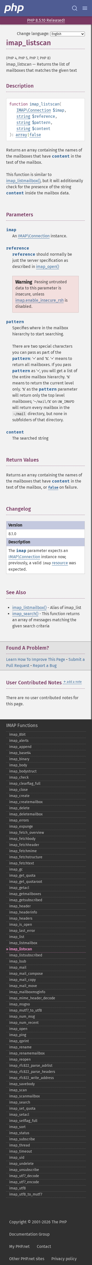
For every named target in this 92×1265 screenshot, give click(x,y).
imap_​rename (20, 1047)
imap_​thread (19, 1145)
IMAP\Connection (33, 110)
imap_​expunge (21, 826)
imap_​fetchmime (23, 851)
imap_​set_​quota (22, 1108)
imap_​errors (19, 820)
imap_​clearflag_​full (24, 783)
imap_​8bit (17, 734)
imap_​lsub (17, 961)
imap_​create (19, 796)
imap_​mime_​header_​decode (32, 998)
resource (60, 562)
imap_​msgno (19, 1004)
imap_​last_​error (22, 931)
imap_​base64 (20, 753)
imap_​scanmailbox (24, 1096)
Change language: (33, 33)
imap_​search (19, 1102)
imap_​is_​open (20, 924)
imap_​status (19, 1133)
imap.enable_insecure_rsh (39, 300)
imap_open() (47, 266)
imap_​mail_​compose (26, 973)
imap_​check (19, 777)
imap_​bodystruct (23, 771)
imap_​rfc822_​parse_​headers (32, 1072)
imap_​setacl (19, 1114)
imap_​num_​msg (22, 1016)
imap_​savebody (22, 1084)
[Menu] (85, 8)
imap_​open (18, 1029)
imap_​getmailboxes (25, 894)
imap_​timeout (20, 1151)
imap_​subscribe (22, 1139)
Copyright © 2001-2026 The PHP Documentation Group (38, 1228)
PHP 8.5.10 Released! (46, 20)
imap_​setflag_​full (23, 1121)
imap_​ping (17, 1035)
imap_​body (18, 765)
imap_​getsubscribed (25, 900)
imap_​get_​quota (22, 875)
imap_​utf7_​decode (24, 1176)
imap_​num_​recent (24, 1023)
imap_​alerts (19, 741)
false (35, 134)
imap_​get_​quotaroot (25, 882)
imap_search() (25, 613)
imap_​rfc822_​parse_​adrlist (30, 1065)
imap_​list (16, 937)
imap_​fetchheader (24, 845)
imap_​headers (20, 918)
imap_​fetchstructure (25, 857)
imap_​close (18, 790)
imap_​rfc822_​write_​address (31, 1078)
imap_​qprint (19, 1041)
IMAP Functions (22, 725)
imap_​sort (17, 1127)
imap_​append (20, 747)
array (21, 134)
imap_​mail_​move (23, 986)
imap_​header (20, 906)
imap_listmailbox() (23, 180)
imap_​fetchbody (22, 839)
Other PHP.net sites (26, 1258)
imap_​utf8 (17, 1188)
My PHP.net (19, 1246)
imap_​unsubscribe (24, 1170)
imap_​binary (19, 759)
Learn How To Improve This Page (35, 659)
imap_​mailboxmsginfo (27, 992)
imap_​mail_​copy (22, 980)
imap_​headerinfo (23, 912)
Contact (44, 1246)
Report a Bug (44, 665)
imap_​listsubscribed (25, 955)
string (23, 116)
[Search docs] (75, 8)
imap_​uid (16, 1157)
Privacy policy (64, 1258)
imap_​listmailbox (23, 943)
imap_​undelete (21, 1164)
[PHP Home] (14, 8)
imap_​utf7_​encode (24, 1182)
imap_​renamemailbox (27, 1053)
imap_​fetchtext (21, 863)
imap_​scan (18, 1090)
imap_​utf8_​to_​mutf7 (25, 1194)
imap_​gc (16, 869)
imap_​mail (17, 967)
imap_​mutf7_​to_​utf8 (25, 1010)
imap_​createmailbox (26, 802)
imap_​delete (19, 808)
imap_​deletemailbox (26, 814)
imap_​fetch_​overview (26, 832)
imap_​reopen (20, 1059)
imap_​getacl (19, 888)
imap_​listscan (20, 949)
